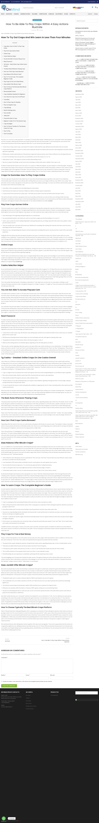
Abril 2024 (77, 107)
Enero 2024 (78, 115)
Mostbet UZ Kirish (79, 350)
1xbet (76, 261)
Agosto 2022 (78, 161)
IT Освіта (77, 331)
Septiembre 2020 (79, 201)
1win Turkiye (78, 249)
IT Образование (79, 328)
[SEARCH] (69, 8)
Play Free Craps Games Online (11, 50)
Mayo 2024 (78, 105)
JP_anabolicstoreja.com (81, 336)
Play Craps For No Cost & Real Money (13, 81)
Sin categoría (37, 20)
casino (77, 282)
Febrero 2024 (78, 113)
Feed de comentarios (80, 451)
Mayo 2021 (78, 190)
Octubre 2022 (78, 156)
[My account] (86, 7)
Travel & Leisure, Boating (81, 397)
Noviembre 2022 (79, 153)
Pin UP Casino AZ (79, 366)
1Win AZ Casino (79, 231)
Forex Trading (78, 312)
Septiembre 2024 (79, 94)
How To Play (7, 131)
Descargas (28, 700)
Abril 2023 (77, 140)
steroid (77, 394)
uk (76, 400)
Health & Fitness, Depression (82, 317)
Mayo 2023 (78, 137)
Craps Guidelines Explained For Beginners (14, 94)
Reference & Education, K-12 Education (85, 381)
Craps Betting (7, 107)
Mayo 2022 (78, 169)
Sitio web (52, 675)
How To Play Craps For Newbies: (12, 102)
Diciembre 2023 (79, 118)
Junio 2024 (78, 102)
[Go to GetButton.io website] (3, 821)
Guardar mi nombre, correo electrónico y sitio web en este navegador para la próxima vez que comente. (27, 681)
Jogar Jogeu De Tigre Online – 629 (83, 334)
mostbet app (19, 261)
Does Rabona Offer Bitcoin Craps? (13, 74)
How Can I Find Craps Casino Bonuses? (14, 71)
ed (76, 301)
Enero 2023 (78, 148)
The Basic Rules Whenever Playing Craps (14, 68)
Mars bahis (78, 342)
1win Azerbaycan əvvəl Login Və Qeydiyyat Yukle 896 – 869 (85, 234)
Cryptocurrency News (80, 296)
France (77, 315)
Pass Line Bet (7, 113)
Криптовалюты (79, 423)
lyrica (76, 339)
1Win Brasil (78, 238)
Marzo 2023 (78, 142)
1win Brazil (78, 241)
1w (76, 228)
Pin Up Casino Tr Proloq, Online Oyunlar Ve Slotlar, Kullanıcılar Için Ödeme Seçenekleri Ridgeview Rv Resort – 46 (85, 370)
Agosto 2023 (78, 129)
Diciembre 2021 (79, 180)
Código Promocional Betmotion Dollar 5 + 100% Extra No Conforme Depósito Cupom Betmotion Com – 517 (85, 287)
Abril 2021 (77, 193)
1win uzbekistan (79, 251)
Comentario (4, 657)
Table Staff (6, 115)
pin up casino (78, 363)
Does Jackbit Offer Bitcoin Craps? (12, 84)
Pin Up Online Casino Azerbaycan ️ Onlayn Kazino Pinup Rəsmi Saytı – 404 (85, 375)
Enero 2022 (78, 177)
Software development (81, 392)
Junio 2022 (78, 166)
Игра (76, 420)
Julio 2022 (77, 164)
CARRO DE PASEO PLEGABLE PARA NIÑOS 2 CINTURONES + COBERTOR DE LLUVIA (86, 61)
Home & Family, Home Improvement (84, 323)
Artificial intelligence (80, 266)
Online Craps (7, 53)
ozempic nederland (79, 358)
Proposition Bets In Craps (10, 118)
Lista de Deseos (30, 708)
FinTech (77, 309)
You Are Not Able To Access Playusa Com (14, 59)
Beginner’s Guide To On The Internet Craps (15, 121)
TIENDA (96, 14)
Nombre (3, 675)
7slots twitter (78, 264)
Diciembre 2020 (79, 199)
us (76, 405)
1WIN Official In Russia (81, 246)
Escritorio (28, 695)
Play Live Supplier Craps (10, 104)
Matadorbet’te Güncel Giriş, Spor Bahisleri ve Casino (86, 32)
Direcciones (29, 703)
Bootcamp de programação (81, 277)
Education (77, 304)
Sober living (78, 386)
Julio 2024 (77, 99)
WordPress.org (79, 454)
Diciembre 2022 (79, 150)
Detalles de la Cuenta (31, 706)
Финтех (77, 431)
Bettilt (77, 269)
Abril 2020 (77, 209)
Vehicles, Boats (79, 408)
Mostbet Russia (79, 344)
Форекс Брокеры (79, 434)
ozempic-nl (78, 360)
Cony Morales (80, 83)
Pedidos (28, 698)
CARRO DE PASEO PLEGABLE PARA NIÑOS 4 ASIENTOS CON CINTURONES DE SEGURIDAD (86, 78)
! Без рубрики (78, 219)
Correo (28, 675)
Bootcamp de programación (82, 280)
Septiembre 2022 (79, 158)
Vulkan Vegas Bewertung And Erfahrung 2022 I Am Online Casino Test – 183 (86, 411)
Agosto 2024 (78, 97)
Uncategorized (79, 403)
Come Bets (6, 99)
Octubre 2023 (78, 123)
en (76, 307)
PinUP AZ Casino (79, 378)
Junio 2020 (78, 206)
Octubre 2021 (78, 185)
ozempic (77, 355)
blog (76, 272)
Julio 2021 (77, 188)
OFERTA (90, 14)
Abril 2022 (77, 172)
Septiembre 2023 (79, 126)
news (76, 352)
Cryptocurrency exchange (81, 293)
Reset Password (8, 61)
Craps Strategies (8, 123)
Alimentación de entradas (81, 449)
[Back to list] (37, 640)
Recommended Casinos (10, 91)
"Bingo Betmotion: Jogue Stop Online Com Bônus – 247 (85, 222)
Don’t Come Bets (8, 133)
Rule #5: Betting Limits (10, 110)
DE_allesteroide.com (80, 299)
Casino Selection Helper (10, 56)
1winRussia (78, 258)
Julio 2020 (77, 204)
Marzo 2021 (78, 196)
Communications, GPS (80, 291)
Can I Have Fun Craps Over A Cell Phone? (14, 96)
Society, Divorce (79, 389)
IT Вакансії (78, 326)
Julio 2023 (77, 131)
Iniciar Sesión (78, 446)
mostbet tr (78, 347)
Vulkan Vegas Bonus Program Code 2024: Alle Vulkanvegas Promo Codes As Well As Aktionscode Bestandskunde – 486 (86, 416)
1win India (77, 243)
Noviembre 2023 (79, 121)
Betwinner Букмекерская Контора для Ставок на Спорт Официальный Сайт (85, 39)
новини (77, 426)
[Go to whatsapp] (4, 818)
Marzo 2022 (78, 174)
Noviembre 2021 (79, 182)
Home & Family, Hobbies (81, 320)
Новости (77, 428)
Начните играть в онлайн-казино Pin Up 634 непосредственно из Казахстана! (85, 48)
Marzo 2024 (78, 110)
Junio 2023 (78, 134)
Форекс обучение (79, 437)
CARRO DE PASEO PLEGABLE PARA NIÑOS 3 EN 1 (85, 83)
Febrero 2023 (78, 145)
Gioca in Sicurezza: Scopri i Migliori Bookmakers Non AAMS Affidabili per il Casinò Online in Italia (85, 44)
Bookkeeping (78, 274)
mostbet (50, 200)
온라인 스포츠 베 (79, 35)
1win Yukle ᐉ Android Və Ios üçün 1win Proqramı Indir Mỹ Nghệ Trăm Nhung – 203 (85, 255)
